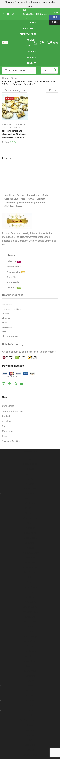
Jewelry (30, 57)
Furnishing (30, 676)
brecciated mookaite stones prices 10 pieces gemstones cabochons (14, 134)
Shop (14, 78)
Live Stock (6, 128)
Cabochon (6, 124)
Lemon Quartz (30, 587)
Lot (30, 715)
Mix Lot (30, 666)
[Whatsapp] (15, 383)
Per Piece (30, 508)
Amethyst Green (30, 567)
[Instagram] (18, 14)
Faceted (30, 40)
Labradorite (33, 195)
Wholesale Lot (28, 34)
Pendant (30, 710)
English (28, 14)
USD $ (53, 16)
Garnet (8, 198)
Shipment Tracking (10, 336)
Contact (5, 314)
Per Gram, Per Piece (30, 720)
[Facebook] (3, 14)
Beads (31, 51)
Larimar (41, 198)
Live (32, 22)
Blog (4, 332)
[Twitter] (13, 14)
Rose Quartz (30, 602)
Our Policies (7, 305)
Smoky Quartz (30, 607)
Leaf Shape (30, 533)
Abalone (40, 202)
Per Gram (30, 503)
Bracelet (30, 685)
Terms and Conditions (11, 309)
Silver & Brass (30, 695)
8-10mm (30, 483)
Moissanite (30, 671)
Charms (30, 700)
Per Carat (30, 498)
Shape (30, 523)
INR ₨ (53, 21)
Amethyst (9, 195)
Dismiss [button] (30, 6)
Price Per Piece (30, 611)
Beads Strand (30, 464)
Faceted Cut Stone (30, 552)
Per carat (30, 557)
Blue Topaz (19, 198)
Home (5, 78)
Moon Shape (30, 538)
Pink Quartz (30, 597)
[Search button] (55, 70)
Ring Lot (30, 735)
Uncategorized (30, 754)
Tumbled (31, 63)
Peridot (20, 195)
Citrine (45, 195)
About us (6, 318)
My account (7, 327)
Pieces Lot (16, 128)
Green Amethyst (30, 636)
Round (30, 478)
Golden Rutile (26, 202)
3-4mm (30, 473)
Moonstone (10, 202)
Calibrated (30, 46)
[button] (36, 14)
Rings (30, 725)
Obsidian (9, 206)
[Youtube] (8, 14)
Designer (30, 730)
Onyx (31, 198)
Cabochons (28, 28)
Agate (19, 206)
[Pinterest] (9, 383)
